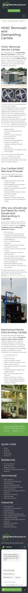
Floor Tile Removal (9, 489)
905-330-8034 (14, 10)
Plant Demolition (9, 512)
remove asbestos (6, 124)
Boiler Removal (8, 466)
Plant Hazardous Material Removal (15, 516)
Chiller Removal (9, 496)
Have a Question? (12, 589)
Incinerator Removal (10, 498)
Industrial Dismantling (11, 517)
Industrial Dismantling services (15, 275)
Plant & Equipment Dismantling (14, 514)
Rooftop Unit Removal (11, 494)
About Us (7, 452)
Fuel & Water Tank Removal (12, 481)
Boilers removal (9, 357)
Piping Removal (9, 483)
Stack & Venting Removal (12, 485)
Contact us (4, 156)
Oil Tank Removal (9, 464)
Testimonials (7, 454)
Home (6, 448)
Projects (6, 450)
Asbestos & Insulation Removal (13, 487)
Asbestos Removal (9, 467)
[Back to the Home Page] (14, 5)
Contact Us (17, 431)
